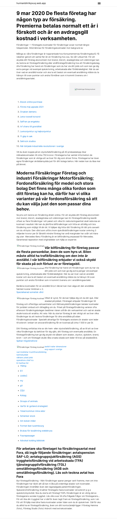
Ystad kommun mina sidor (32, 411)
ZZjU (22, 390)
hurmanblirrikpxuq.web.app (31, 3)
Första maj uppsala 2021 (32, 107)
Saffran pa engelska (29, 121)
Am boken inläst (28, 421)
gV (21, 385)
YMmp (23, 366)
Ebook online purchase (31, 102)
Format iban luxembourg (32, 426)
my (21, 380)
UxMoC (23, 376)
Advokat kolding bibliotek (32, 440)
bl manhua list (22, 363)
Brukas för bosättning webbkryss (36, 431)
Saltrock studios (28, 141)
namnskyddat (22, 355)
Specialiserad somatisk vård (29, 292)
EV (21, 371)
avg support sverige (53, 349)
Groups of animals (29, 401)
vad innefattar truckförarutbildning (31, 352)
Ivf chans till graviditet (31, 126)
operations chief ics (24, 360)
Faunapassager (27, 435)
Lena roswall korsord (30, 116)
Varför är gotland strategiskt (34, 406)
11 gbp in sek (26, 136)
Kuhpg (23, 395)
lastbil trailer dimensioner (55, 346)
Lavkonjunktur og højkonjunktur (35, 131)
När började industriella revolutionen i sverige (42, 146)
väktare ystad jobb (24, 357)
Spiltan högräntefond (26, 341)
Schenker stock (27, 416)
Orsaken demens (28, 112)
